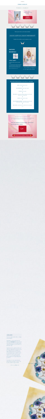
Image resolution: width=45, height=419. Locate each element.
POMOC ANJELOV (22, 4)
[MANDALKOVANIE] (22, 2)
